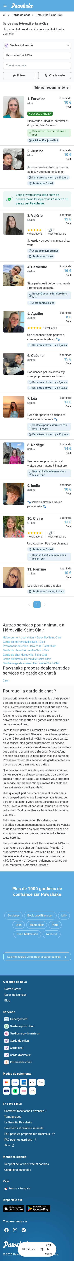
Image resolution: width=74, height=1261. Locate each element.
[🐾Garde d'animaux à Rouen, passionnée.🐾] (37, 496)
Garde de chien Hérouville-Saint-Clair (26, 650)
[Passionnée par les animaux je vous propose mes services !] (37, 371)
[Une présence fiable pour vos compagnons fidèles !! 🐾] (37, 329)
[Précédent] (29, 604)
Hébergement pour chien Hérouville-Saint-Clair (32, 637)
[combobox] (37, 45)
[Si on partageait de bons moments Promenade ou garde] (37, 285)
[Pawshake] (22, 5)
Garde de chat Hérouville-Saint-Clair (25, 654)
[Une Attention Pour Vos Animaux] (37, 538)
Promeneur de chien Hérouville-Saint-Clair (29, 646)
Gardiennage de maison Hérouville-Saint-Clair (31, 663)
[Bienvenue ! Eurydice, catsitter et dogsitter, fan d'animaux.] (37, 119)
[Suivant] (44, 604)
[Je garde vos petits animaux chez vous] (37, 235)
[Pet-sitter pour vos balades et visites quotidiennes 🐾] (37, 416)
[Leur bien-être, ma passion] (37, 580)
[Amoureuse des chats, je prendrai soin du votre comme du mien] (37, 167)
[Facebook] (6, 1230)
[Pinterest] (23, 1230)
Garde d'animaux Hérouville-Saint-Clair (27, 659)
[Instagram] (15, 1230)
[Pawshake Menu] (5, 5)
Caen (6, 680)
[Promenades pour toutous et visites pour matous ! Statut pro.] (37, 460)
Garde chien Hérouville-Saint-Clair (24, 642)
